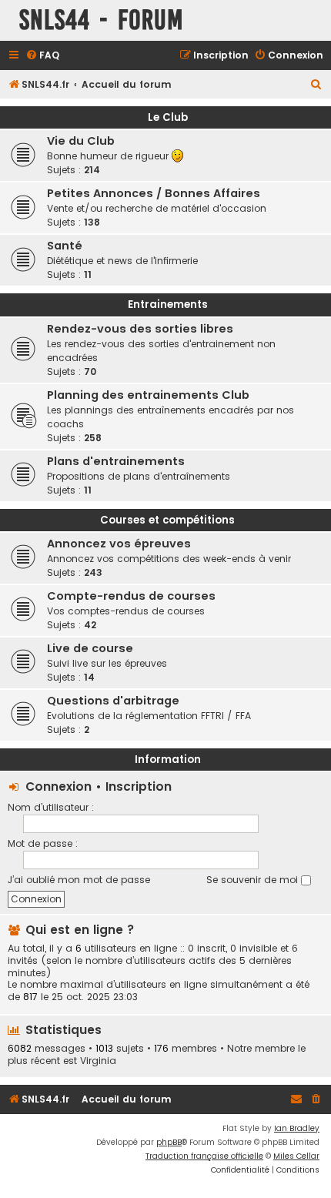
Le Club (168, 117)
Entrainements (168, 304)
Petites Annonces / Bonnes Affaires (153, 193)
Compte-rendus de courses (131, 596)
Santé (64, 245)
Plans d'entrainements (116, 461)
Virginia (98, 1061)
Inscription (138, 786)
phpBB (169, 1142)
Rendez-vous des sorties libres (140, 328)
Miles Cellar (296, 1156)
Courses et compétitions (167, 520)
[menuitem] (42, 55)
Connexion (58, 786)
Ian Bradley (296, 1128)
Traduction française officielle (204, 1156)
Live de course (90, 648)
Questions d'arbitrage (113, 700)
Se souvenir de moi (253, 879)
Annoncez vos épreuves (119, 543)
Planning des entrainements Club (148, 395)
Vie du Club (81, 141)
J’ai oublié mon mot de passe (79, 879)
